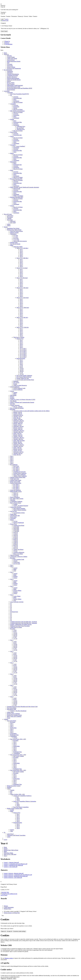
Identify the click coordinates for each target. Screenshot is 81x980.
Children (6, 719)
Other (11, 831)
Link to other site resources (20, 241)
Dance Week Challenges (19, 474)
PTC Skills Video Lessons (16, 498)
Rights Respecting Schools (13, 61)
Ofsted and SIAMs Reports (14, 79)
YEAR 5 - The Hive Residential (18, 710)
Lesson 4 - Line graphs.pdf (10, 866)
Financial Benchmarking (13, 78)
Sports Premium (11, 89)
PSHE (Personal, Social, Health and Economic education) (24, 187)
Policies (9, 81)
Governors (9, 64)
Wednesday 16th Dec (18, 420)
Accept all (9, 931)
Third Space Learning (18, 337)
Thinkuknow (13, 234)
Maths (11, 245)
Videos (8, 225)
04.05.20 (15, 532)
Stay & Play (16, 382)
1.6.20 (21, 365)
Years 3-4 (15, 494)
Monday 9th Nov (17, 442)
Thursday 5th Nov (17, 453)
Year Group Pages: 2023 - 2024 (18, 754)
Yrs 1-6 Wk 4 (23, 352)
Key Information (8, 70)
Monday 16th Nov (18, 435)
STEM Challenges (14, 386)
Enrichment (16, 101)
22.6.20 (21, 369)
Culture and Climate (12, 58)
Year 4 (21, 253)
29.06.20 (15, 544)
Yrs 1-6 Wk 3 (23, 351)
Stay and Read (20, 128)
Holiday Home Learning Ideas (14, 808)
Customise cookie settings (19, 931)
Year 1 (21, 249)
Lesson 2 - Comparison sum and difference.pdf (15, 864)
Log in (6, 19)
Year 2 (21, 251)
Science (12, 205)
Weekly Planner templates (19, 510)
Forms (8, 718)
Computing (13, 103)
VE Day (15, 521)
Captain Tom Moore (18, 549)
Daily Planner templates (19, 508)
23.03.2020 (16, 527)
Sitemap (6, 906)
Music (11, 170)
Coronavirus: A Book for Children (18, 556)
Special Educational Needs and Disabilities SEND (19, 88)
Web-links (12, 500)
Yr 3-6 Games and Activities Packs (25, 379)
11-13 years (16, 239)
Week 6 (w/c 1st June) (22, 268)
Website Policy (7, 908)
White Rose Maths (18, 246)
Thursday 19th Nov (18, 439)
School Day (10, 65)
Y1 (11, 603)
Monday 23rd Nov (18, 427)
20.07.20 (15, 548)
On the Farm (16, 562)
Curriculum (6, 91)
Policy (14, 99)
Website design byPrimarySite (12, 912)
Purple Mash (13, 514)
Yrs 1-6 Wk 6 (23, 355)
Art (11, 95)
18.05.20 (15, 535)
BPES (14, 394)
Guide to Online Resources (20, 385)
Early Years (16, 466)
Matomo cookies (9, 958)
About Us (6, 54)
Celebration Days (20, 126)
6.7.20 (21, 372)
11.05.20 (15, 534)
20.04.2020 (16, 529)
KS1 (11, 791)
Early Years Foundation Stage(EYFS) (19, 94)
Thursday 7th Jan (17, 416)
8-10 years (16, 238)
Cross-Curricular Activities (16, 602)
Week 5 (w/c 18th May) (22, 258)
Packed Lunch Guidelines (13, 713)
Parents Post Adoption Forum (14, 715)
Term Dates (10, 219)
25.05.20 (15, 536)
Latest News (10, 215)
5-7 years (15, 236)
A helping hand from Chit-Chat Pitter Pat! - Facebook (23, 621)
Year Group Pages (11, 720)
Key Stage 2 (16, 469)
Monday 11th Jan (17, 412)
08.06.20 (15, 539)
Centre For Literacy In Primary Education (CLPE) (22, 399)
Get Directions (8, 44)
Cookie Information (9, 907)
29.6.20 (21, 371)
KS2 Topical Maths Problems (23, 377)
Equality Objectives (12, 77)
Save (14, 978)
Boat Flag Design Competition (21, 807)
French (12, 136)
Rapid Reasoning (20, 358)
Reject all (3, 931)
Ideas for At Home (18, 102)
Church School (10, 60)
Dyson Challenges (17, 389)
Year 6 (21, 256)
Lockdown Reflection (18, 552)
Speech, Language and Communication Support (22, 402)
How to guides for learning (17, 408)
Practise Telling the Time (22, 378)
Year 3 (21, 252)
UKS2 (18, 800)
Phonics (12, 396)
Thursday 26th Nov (18, 432)
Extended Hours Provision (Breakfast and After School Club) (22, 706)
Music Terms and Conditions (14, 716)
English (12, 119)
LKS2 (18, 798)
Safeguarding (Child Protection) (15, 85)
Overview (15, 96)
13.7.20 (21, 374)
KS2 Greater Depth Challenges (24, 375)
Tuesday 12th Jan (17, 413)
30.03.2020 (16, 528)
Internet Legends (14, 232)
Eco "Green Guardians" (19, 146)
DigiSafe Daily (14, 242)
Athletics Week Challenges (20, 476)
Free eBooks (13, 401)
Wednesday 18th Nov (18, 437)
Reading (12, 398)
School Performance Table (13, 86)
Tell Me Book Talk (15, 515)
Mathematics (13, 161)
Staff (8, 62)
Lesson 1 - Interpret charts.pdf (11, 862)
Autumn (12, 790)
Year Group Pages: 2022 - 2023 (18, 770)
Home (5, 53)
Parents (5, 227)
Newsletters (10, 217)
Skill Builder (13, 395)
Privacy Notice (10, 82)
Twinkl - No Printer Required (20, 505)
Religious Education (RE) (16, 197)
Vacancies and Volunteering (14, 68)
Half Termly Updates (18, 756)
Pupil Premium (10, 84)
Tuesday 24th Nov (18, 429)
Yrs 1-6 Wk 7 (23, 357)
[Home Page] (4, 20)
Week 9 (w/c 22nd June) (22, 297)
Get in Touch (4, 895)
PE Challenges (13, 464)
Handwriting (13, 517)
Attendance (10, 72)
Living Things (16, 596)
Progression (16, 106)
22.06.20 (15, 542)
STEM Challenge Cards (19, 388)
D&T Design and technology (17, 111)
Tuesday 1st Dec (17, 425)
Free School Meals (11, 708)
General (15, 560)
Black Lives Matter (18, 553)
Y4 (11, 607)
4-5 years (15, 235)
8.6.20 (21, 367)
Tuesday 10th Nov (18, 443)
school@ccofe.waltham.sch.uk (9, 893)
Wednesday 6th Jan (18, 415)
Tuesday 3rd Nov (17, 450)
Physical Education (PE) (16, 178)
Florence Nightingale (18, 522)
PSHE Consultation (18, 195)
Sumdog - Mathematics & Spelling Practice (21, 624)
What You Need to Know (16, 231)
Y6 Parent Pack (14, 611)
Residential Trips (14, 735)
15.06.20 (15, 541)
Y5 (11, 609)
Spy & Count (16, 563)
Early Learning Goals (18, 559)
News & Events (8, 214)
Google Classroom (14, 405)
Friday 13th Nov (17, 447)
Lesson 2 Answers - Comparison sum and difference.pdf (18, 874)
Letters (8, 224)
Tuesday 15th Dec (17, 419)
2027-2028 (13, 222)
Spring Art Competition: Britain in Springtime (24, 801)
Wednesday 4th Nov (18, 452)
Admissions (10, 71)
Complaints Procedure (12, 75)
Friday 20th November (19, 440)
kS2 (11, 793)
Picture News (13, 524)
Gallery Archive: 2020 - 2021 (17, 794)
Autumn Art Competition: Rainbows (22, 795)
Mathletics (15, 381)
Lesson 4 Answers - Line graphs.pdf (13, 877)
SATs (14, 570)
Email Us (7, 42)
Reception (12, 409)
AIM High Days (20, 129)
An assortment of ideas (19, 512)
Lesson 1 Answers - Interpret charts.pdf (13, 873)
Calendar (9, 218)
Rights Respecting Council (13, 785)
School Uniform (11, 67)
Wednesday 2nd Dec (18, 426)
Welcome (9, 55)
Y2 (11, 604)
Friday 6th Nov (17, 454)
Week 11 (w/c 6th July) (22, 317)
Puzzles (15, 384)
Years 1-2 (15, 493)
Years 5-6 (15, 495)
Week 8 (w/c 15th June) (22, 287)
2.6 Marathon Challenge (16, 501)
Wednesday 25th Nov (18, 430)
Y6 (11, 610)
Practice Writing (17, 590)
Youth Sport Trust (14, 478)
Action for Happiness (15, 490)
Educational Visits (11, 709)
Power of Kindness (15, 497)
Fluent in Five (19, 338)
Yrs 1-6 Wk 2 (23, 350)
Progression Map (17, 122)
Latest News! (10, 834)
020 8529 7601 (5, 892)
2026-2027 (13, 221)
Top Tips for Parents (15, 244)
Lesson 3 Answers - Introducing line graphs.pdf (16, 876)
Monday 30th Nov (18, 423)
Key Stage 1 (16, 467)
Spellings (9, 787)
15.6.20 (21, 368)
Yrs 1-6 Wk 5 (23, 354)
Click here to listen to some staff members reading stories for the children (31, 411)
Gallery (9, 788)
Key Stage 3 (16, 470)
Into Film (12, 403)
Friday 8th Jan (16, 418)
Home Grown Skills (15, 481)
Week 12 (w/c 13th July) (22, 327)
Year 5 (21, 255)
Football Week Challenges (19, 473)
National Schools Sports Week (17, 477)
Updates (15, 504)
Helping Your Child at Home (14, 229)
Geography (13, 145)
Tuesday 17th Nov (18, 436)
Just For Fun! (13, 511)
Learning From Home (18, 525)
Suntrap (15, 392)
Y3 (11, 606)
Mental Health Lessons (16, 491)
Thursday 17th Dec (18, 422)
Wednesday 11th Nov (18, 444)
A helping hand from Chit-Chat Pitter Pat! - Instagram (23, 623)
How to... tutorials (17, 406)
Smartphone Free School (13, 228)
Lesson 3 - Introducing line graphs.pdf (13, 865)
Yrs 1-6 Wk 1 (23, 348)
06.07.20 (15, 545)
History (12, 153)
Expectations (13, 733)
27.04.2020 (16, 531)
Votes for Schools (14, 555)
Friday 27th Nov (17, 433)
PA (4, 832)
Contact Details (11, 57)
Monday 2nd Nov (17, 449)
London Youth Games (15, 480)
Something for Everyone (19, 471)
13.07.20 (15, 546)
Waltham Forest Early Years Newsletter (20, 626)
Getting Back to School (16, 627)
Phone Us (7, 41)
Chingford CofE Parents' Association (16, 835)
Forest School (13, 132)
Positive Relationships (15, 483)
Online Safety (10, 712)
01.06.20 (15, 538)
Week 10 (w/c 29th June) (22, 307)
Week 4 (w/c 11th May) (22, 248)
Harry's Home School (15, 502)
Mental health (16, 188)
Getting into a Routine (15, 507)
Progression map (17, 98)
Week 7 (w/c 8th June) (22, 278)
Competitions (13, 736)
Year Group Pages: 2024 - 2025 (18, 739)
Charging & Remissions (13, 74)
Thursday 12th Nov (18, 446)
